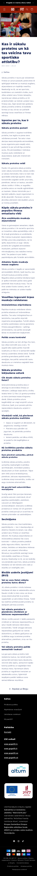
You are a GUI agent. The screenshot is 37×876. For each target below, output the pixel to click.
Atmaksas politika (26, 866)
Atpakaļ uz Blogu (20, 689)
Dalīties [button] (7, 72)
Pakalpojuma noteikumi (19, 869)
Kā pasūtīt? (8, 719)
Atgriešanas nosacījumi (13, 709)
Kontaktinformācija (23, 863)
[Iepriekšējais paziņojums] (4, 3)
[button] (4, 9)
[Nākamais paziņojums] (33, 3)
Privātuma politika (11, 705)
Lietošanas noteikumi (12, 714)
